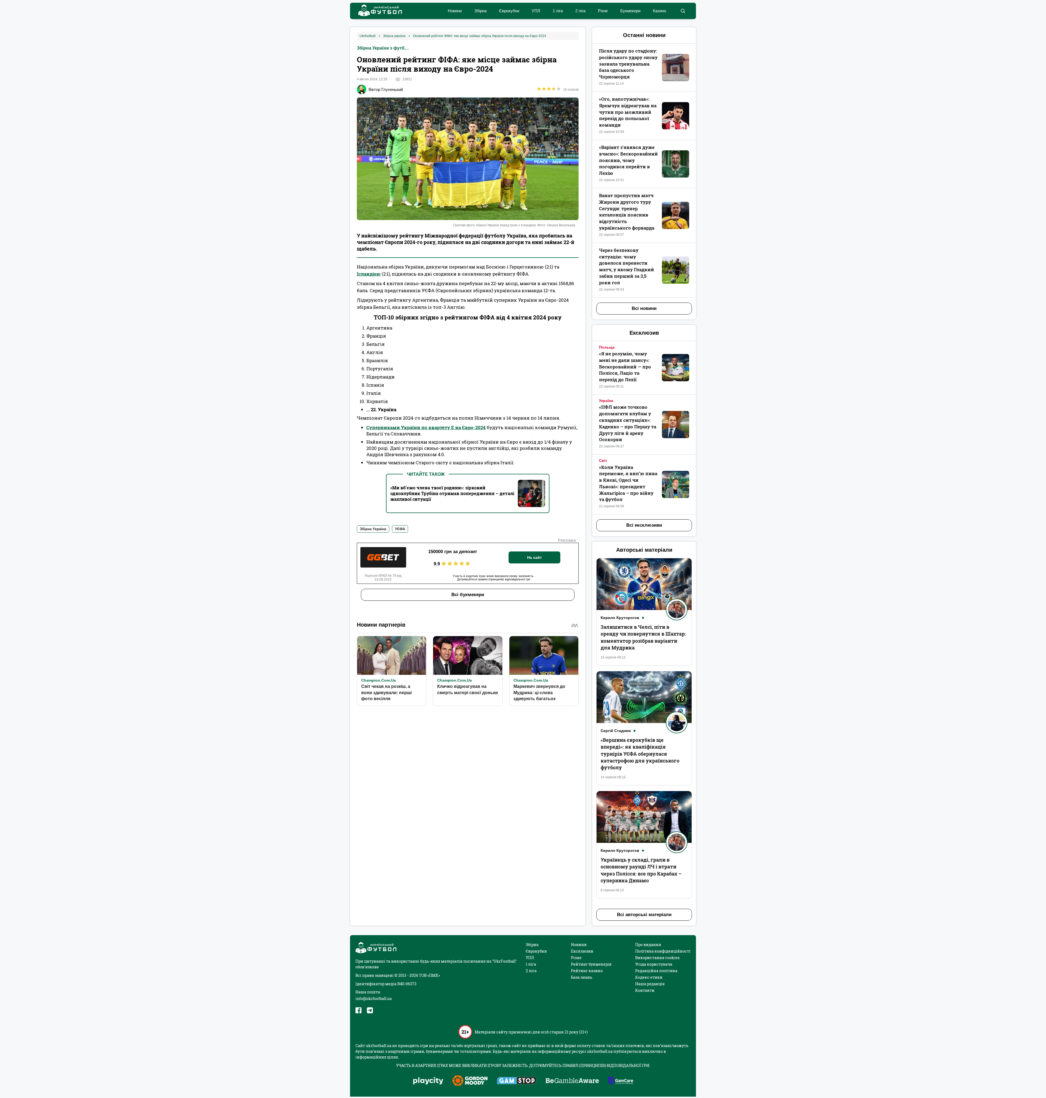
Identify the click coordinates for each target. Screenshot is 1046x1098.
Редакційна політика (656, 970)
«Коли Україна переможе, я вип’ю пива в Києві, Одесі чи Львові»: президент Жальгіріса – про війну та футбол (628, 483)
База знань (581, 977)
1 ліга (558, 10)
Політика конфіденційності (663, 951)
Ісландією (369, 274)
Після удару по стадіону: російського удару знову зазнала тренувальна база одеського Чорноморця (628, 64)
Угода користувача (653, 964)
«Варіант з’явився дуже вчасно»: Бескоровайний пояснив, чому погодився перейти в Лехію (628, 160)
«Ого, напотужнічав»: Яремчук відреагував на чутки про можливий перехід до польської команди (627, 112)
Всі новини (644, 308)
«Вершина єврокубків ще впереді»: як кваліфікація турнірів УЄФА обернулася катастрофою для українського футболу (640, 754)
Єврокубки (509, 10)
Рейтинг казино (587, 970)
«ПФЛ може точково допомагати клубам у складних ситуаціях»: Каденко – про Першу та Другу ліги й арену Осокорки (627, 423)
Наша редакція (650, 983)
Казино (659, 10)
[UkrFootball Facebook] (358, 1010)
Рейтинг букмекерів (591, 964)
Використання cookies (657, 957)
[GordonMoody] (470, 1081)
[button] (683, 10)
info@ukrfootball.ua (373, 998)
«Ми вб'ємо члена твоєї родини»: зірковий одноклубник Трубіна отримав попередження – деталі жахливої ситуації (452, 493)
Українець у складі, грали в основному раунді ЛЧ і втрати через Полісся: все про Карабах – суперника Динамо (641, 870)
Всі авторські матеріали (644, 914)
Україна (606, 400)
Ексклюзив (582, 951)
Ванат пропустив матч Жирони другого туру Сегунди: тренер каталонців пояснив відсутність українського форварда (626, 211)
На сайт (534, 557)
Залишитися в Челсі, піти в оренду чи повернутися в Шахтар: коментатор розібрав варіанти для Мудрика (643, 637)
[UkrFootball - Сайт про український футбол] (377, 11)
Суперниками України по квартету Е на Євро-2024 (426, 427)
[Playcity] (428, 1081)
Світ (603, 460)
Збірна (480, 10)
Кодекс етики (648, 977)
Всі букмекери (467, 594)
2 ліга (580, 10)
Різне (603, 10)
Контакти (645, 990)
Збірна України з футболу (384, 48)
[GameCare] (620, 1081)
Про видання (648, 944)
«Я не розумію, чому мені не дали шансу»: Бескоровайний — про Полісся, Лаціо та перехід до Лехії (625, 366)
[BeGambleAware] (572, 1081)
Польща (607, 347)
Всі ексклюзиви (644, 525)
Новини (455, 10)
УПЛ (536, 10)
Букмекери (630, 10)
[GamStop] (516, 1081)
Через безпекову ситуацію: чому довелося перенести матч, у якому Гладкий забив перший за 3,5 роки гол (626, 266)
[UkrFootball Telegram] (370, 1010)
